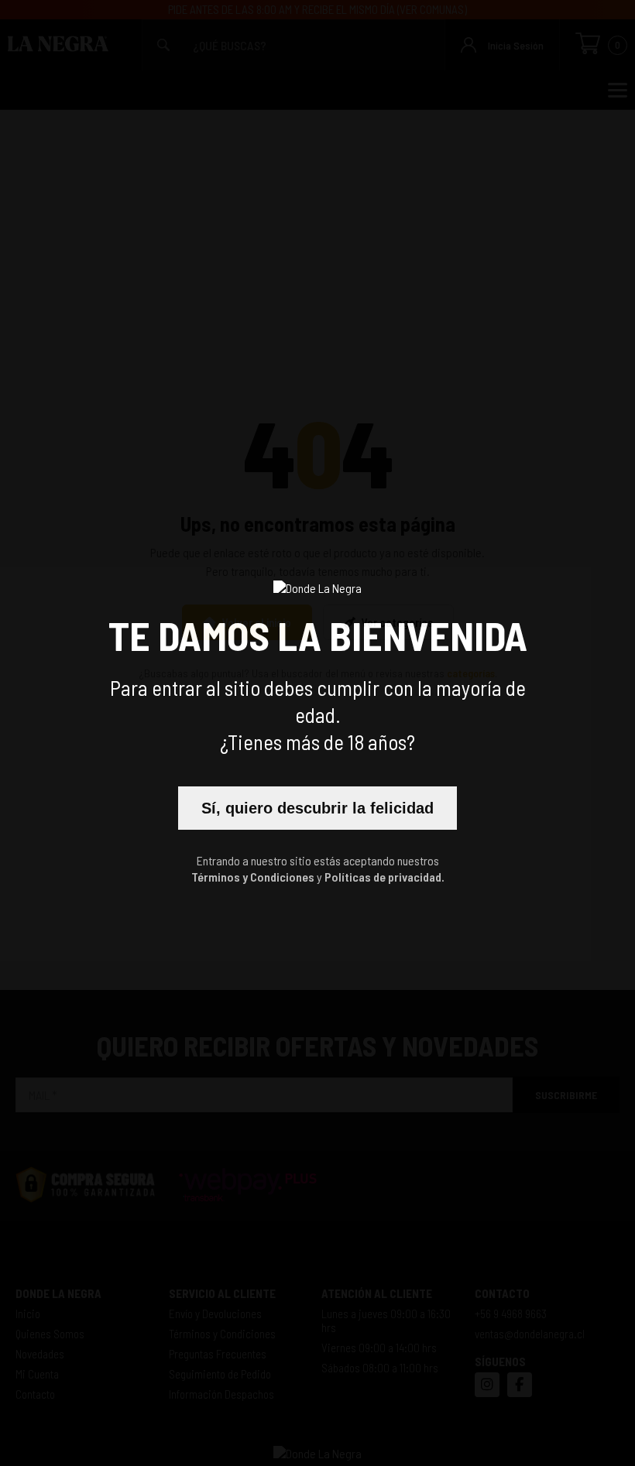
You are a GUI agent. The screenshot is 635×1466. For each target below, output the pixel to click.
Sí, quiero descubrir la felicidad (317, 808)
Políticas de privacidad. (384, 876)
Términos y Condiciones (252, 876)
